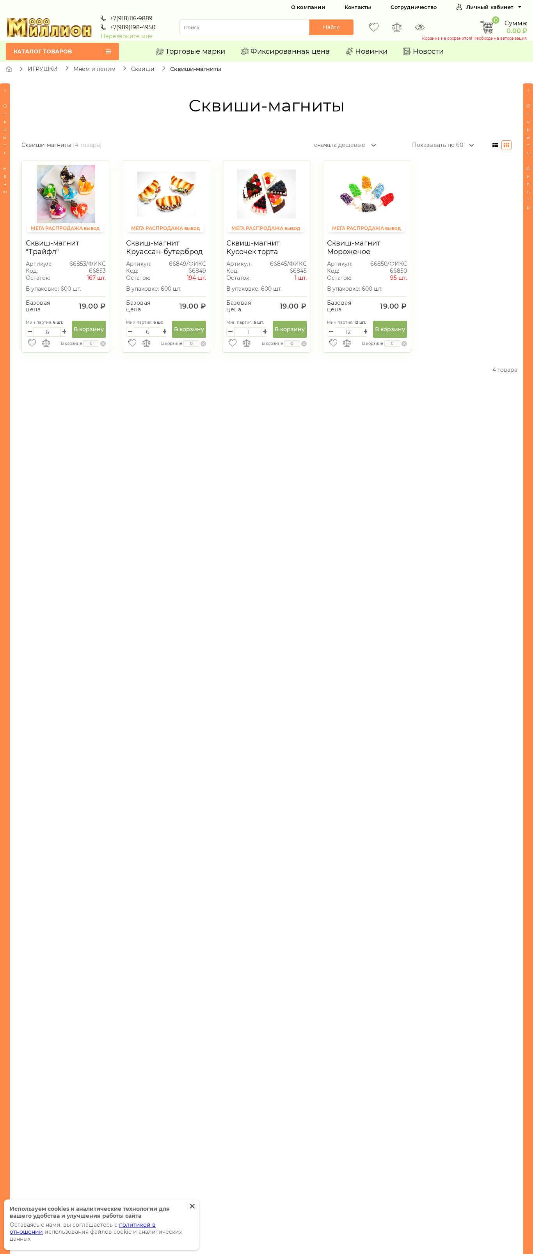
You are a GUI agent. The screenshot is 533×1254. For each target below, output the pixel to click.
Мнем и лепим (94, 68)
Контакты (358, 7)
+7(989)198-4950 (132, 27)
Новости (428, 51)
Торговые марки (195, 51)
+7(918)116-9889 (131, 18)
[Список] (495, 145)
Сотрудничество (414, 7)
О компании (308, 7)
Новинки (371, 51)
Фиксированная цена (290, 51)
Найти (331, 27)
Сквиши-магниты (195, 68)
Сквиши (143, 68)
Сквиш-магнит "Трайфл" (52, 247)
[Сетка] (506, 145)
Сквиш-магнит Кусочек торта (253, 247)
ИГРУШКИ (43, 68)
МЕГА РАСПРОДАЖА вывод (65, 228)
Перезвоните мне (127, 36)
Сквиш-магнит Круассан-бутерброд (164, 247)
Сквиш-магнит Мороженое (353, 247)
